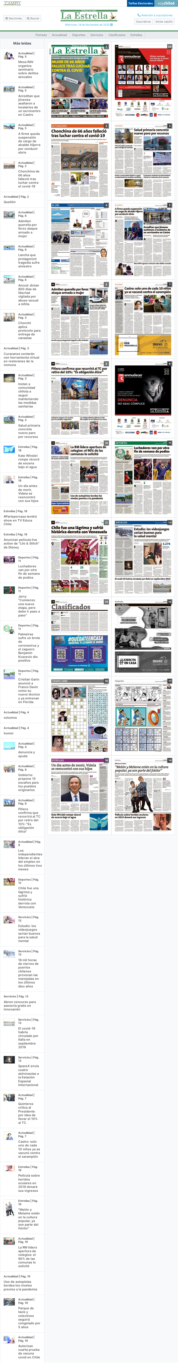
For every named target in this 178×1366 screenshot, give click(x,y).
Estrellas (136, 35)
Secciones (15, 18)
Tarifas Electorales (140, 3)
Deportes (78, 35)
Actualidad (59, 35)
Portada (41, 35)
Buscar (34, 18)
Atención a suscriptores (156, 15)
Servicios (96, 35)
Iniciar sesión (164, 21)
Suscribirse (143, 21)
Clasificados (116, 35)
